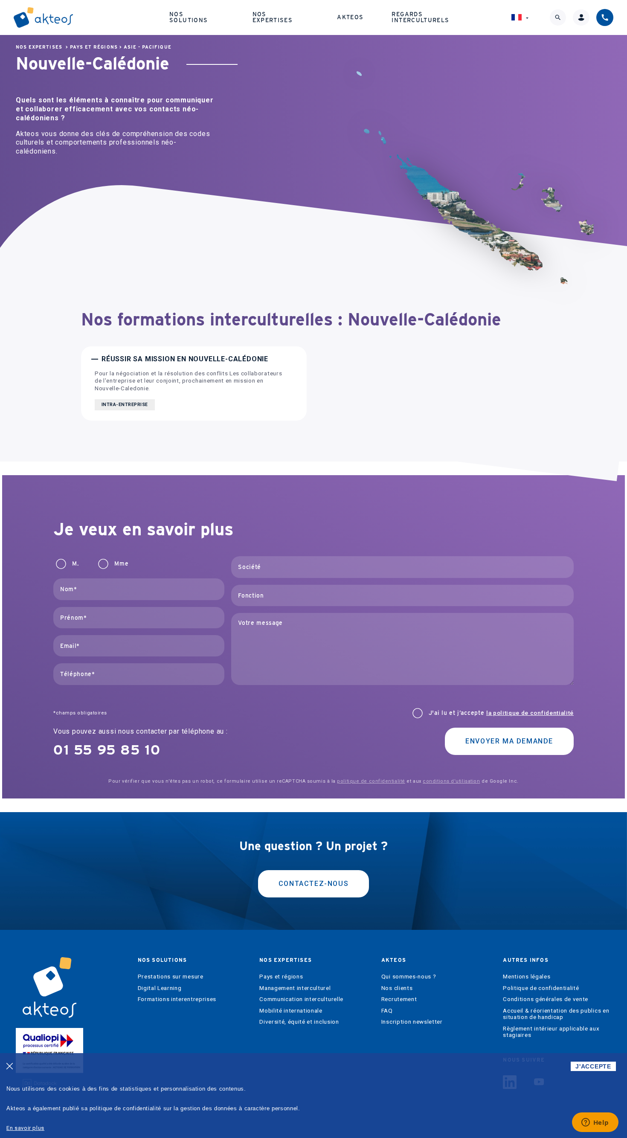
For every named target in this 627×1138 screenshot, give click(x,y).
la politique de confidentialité (530, 712)
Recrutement (399, 999)
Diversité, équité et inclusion (299, 1022)
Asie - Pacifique (147, 47)
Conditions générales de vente (545, 999)
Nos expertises (273, 17)
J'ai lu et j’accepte (501, 713)
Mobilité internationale (290, 1010)
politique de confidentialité (371, 781)
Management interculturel (295, 988)
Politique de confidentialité (541, 988)
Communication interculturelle (301, 999)
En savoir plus (25, 1128)
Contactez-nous (313, 884)
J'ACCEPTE (593, 1066)
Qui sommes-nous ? (408, 976)
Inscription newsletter (412, 1022)
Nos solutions (188, 17)
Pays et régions (94, 47)
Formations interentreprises (177, 999)
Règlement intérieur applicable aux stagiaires (551, 1032)
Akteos (350, 17)
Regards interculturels (420, 17)
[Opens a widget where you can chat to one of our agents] (595, 1123)
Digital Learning (160, 988)
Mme (121, 563)
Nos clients (396, 988)
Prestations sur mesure (170, 976)
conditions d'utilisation (451, 781)
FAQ (387, 1010)
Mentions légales (526, 976)
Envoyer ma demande (509, 741)
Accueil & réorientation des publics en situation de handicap (556, 1014)
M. (75, 563)
